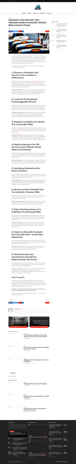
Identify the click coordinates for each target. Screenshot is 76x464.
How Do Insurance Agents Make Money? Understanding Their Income (61, 30)
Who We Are (65, 461)
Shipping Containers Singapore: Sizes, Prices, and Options (36, 360)
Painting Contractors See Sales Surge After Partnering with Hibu (20, 444)
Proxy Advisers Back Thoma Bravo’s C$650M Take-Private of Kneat (36, 348)
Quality (48, 299)
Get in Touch (59, 461)
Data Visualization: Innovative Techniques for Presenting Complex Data (55, 453)
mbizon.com (13, 461)
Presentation (42, 13)
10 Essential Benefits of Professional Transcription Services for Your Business (37, 454)
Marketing (35, 13)
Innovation (49, 13)
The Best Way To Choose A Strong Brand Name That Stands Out (35, 409)
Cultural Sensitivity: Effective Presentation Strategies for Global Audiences (55, 432)
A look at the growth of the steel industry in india (38, 438)
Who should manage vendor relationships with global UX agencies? (61, 36)
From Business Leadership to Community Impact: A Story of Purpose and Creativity (35, 335)
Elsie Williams (27, 350)
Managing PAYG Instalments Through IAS (35, 383)
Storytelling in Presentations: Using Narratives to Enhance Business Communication (55, 425)
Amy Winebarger (27, 338)
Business (24, 13)
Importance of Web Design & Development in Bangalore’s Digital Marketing (19, 453)
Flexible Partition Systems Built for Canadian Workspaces (36, 397)
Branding (29, 13)
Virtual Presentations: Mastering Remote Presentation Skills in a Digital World (56, 446)
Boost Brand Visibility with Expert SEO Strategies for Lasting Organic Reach (20, 448)
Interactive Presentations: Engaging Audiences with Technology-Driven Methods (55, 439)
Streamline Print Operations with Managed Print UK (61, 41)
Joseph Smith (14, 28)
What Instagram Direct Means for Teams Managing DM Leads (19, 439)
